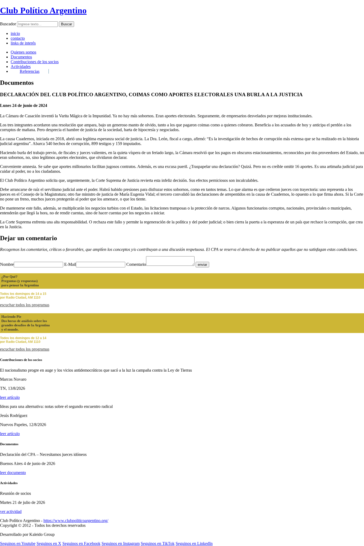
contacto (18, 38)
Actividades (21, 66)
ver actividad (11, 511)
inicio (15, 33)
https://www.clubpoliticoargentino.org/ (75, 520)
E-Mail (70, 264)
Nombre (7, 264)
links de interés (23, 43)
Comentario (136, 264)
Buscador (8, 24)
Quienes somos (23, 52)
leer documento (13, 472)
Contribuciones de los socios (35, 61)
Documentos (21, 57)
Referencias (29, 71)
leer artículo (10, 397)
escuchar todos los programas (24, 305)
